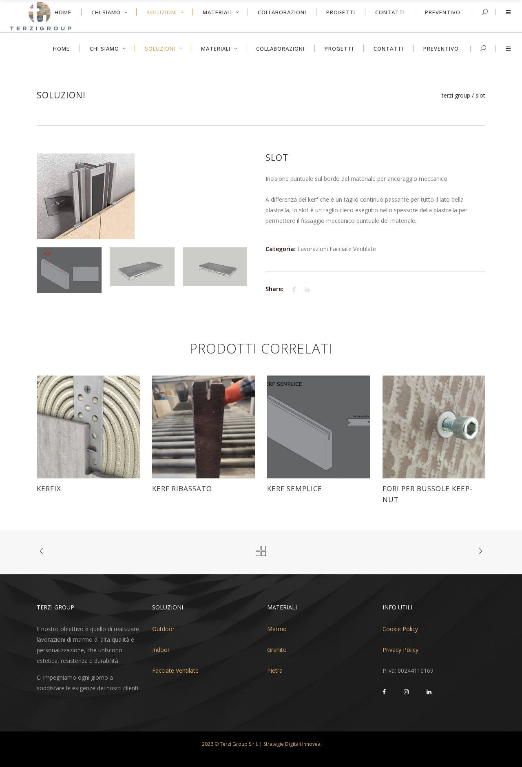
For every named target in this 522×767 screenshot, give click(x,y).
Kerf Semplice (294, 488)
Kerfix (49, 488)
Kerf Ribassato (182, 488)
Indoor (161, 650)
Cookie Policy (400, 629)
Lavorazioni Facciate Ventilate (336, 249)
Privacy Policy (400, 650)
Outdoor (163, 629)
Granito (277, 650)
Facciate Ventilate (175, 670)
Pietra (275, 670)
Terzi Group (456, 95)
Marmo (277, 629)
